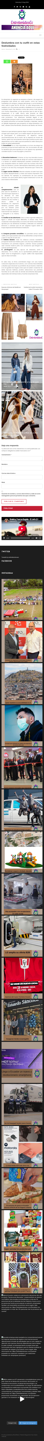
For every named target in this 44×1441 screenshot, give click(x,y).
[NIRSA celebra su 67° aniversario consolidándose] (22, 1399)
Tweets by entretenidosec (10, 557)
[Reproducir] (4, 538)
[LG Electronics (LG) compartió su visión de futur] (22, 936)
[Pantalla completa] (40, 538)
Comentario (6, 455)
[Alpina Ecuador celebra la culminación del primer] (22, 1314)
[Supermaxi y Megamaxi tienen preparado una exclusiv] (22, 1230)
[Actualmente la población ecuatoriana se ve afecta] (22, 725)
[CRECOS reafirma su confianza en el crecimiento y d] (22, 767)
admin (3, 49)
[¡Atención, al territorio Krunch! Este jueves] (22, 978)
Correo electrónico (8, 473)
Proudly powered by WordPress (10, 1435)
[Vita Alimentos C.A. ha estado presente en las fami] (22, 894)
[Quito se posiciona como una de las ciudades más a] (22, 683)
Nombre (4, 464)
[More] (14, 60)
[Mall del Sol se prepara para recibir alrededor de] (22, 1272)
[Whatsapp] (7, 60)
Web (3, 482)
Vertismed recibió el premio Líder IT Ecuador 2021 (33, 288)
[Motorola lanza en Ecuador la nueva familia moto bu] (22, 1146)
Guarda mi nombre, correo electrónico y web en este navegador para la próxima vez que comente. (21, 495)
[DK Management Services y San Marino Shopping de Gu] (22, 852)
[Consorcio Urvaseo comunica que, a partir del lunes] (22, 1104)
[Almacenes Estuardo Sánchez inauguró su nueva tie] (22, 1020)
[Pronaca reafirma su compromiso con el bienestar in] (22, 599)
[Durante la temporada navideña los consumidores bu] (22, 1356)
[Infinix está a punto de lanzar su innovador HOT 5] (22, 1062)
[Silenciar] (37, 538)
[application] (22, 528)
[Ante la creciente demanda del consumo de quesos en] (22, 1188)
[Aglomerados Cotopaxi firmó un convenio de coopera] (22, 641)
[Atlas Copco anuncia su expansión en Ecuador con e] (22, 809)
